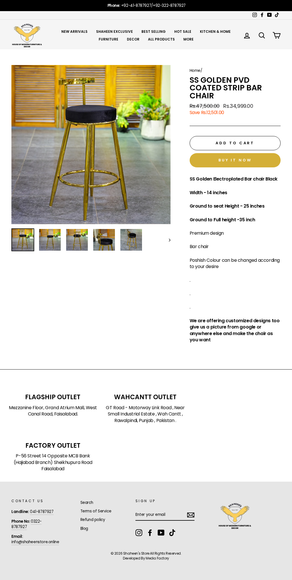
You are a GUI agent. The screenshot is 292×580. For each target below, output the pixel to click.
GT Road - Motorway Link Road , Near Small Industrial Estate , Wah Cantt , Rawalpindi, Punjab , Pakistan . (145, 414)
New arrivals (74, 31)
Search (86, 502)
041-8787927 (42, 511)
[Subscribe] (190, 515)
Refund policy (92, 519)
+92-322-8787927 (169, 5)
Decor (133, 39)
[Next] (167, 239)
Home (195, 70)
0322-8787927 (26, 524)
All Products (161, 39)
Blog (84, 528)
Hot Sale (182, 31)
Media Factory (157, 558)
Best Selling (153, 31)
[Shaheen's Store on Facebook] (150, 532)
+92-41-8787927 (136, 5)
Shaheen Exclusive (114, 31)
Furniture (108, 39)
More (188, 39)
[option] (146, 5)
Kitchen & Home (215, 31)
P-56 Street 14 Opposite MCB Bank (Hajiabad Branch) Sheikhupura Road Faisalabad (53, 462)
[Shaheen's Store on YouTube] (161, 532)
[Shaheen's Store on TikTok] (172, 532)
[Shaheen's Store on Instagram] (138, 532)
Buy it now (235, 160)
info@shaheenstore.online (35, 542)
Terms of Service (95, 511)
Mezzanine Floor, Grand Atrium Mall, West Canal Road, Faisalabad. (53, 411)
